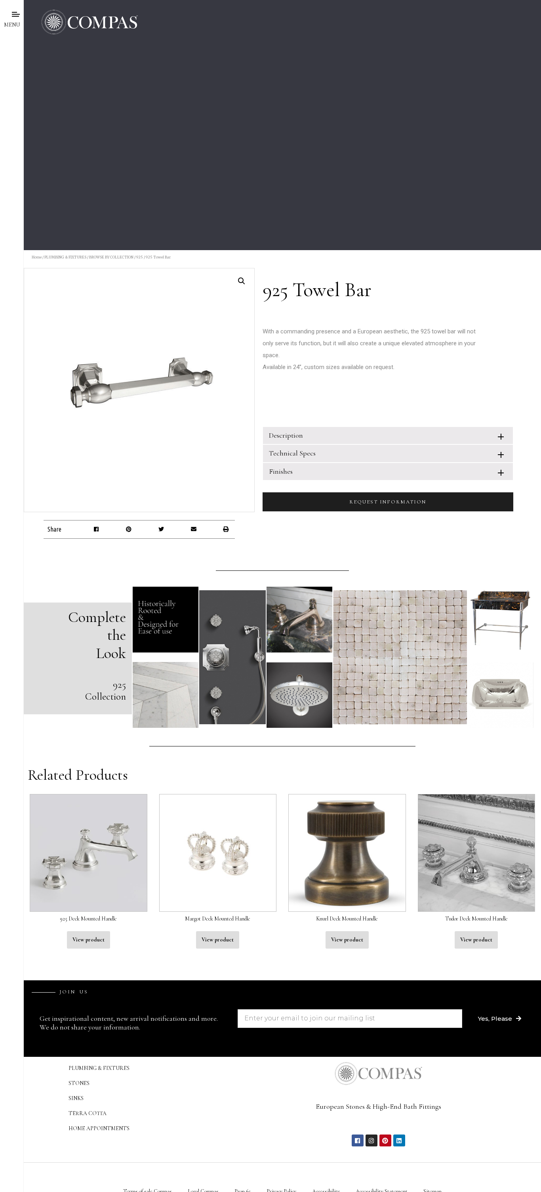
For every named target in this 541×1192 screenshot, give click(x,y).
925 (139, 257)
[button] (96, 529)
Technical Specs (292, 453)
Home (37, 257)
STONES (79, 1083)
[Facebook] (358, 1140)
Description (286, 435)
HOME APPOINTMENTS (99, 1128)
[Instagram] (371, 1140)
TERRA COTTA (88, 1113)
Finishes (281, 471)
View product (88, 939)
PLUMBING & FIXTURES (65, 257)
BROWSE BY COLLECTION (111, 257)
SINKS (76, 1098)
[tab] (388, 435)
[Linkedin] (399, 1140)
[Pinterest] (385, 1140)
